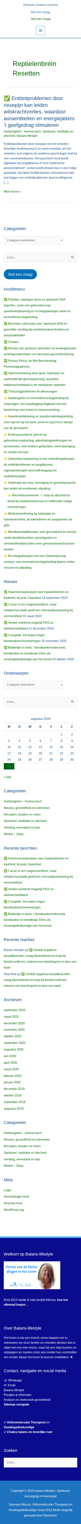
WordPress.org (14, 1209)
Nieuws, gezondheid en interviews (27, 807)
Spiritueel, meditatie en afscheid (25, 820)
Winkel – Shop (13, 834)
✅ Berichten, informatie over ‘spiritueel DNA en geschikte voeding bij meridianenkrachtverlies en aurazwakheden (36, 329)
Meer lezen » (12, 191)
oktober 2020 (12, 1036)
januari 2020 (12, 1082)
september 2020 (14, 1042)
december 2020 (14, 1023)
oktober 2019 (12, 1095)
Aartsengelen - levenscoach (22, 131)
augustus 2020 (14, 1049)
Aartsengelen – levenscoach (23, 801)
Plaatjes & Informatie (19, 1394)
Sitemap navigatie (16, 1404)
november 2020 (14, 1029)
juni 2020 (10, 1056)
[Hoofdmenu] (40, 30)
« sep (7, 777)
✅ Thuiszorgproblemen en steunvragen (30, 391)
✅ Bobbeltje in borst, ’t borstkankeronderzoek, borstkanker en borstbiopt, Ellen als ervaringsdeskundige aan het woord (35, 653)
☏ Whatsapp (13, 1380)
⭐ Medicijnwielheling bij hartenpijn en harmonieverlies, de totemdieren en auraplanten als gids (38, 519)
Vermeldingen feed (16, 1196)
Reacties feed (13, 1203)
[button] (40, 12)
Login (7, 1190)
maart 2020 (11, 1069)
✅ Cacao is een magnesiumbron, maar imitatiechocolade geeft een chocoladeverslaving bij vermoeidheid (38, 610)
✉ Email (9, 1385)
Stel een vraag (40, 19)
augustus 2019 (14, 1108)
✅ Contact (11, 342)
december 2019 (14, 1088)
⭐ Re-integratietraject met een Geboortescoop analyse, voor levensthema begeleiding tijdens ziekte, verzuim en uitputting (39, 561)
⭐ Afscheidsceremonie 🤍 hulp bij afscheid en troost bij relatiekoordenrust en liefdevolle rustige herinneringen (40, 501)
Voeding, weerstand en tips (22, 827)
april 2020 (10, 1062)
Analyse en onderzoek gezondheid (27, 1399)
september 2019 (14, 1102)
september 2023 (14, 1010)
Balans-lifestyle (14, 1390)
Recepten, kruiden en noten (22, 814)
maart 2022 (11, 1016)
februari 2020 (12, 1075)
